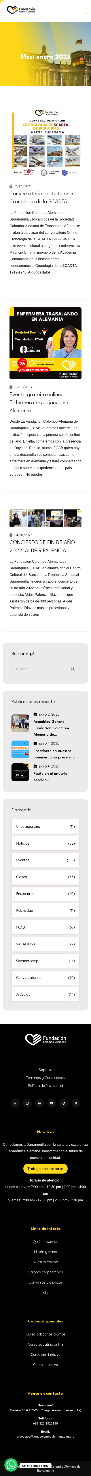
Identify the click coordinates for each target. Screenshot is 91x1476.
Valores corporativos (45, 1272)
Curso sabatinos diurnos (46, 1334)
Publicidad (45, 910)
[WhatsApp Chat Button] (11, 1465)
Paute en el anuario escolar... (50, 777)
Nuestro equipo (45, 1262)
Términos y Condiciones (45, 1077)
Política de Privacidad (45, 1085)
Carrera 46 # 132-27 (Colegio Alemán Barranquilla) (45, 1410)
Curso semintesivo (46, 1354)
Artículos (45, 994)
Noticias (45, 843)
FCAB (45, 927)
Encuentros (45, 893)
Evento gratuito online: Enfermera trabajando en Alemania (38, 403)
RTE (45, 1292)
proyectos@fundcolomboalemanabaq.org (45, 1436)
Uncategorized (45, 826)
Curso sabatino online (45, 1344)
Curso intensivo (45, 1364)
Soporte (45, 1070)
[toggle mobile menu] (84, 11)
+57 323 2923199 (45, 1423)
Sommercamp (45, 961)
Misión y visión (45, 1252)
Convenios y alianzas (45, 1282)
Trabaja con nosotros (45, 1168)
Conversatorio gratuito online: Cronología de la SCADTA (44, 198)
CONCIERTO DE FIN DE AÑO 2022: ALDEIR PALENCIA (42, 546)
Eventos (45, 860)
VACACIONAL (45, 944)
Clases (45, 877)
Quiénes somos (45, 1241)
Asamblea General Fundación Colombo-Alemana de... (52, 728)
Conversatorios (45, 977)
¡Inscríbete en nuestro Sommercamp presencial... (56, 754)
